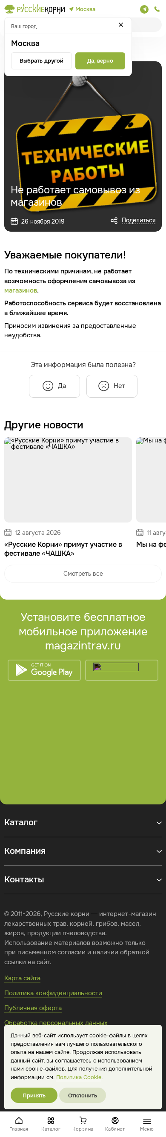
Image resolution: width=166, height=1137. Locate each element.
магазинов (20, 290)
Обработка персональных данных (56, 1023)
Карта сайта (22, 978)
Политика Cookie (78, 1077)
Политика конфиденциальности (53, 993)
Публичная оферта (33, 1008)
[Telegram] (144, 9)
